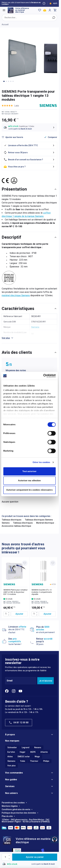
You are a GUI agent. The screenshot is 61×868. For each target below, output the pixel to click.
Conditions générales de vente (16, 809)
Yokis (22, 761)
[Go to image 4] (10, 81)
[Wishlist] (39, 10)
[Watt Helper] (54, 839)
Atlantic (44, 752)
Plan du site (7, 816)
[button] (10, 105)
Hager (22, 752)
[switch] (52, 433)
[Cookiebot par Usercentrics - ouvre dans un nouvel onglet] (43, 376)
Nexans (37, 747)
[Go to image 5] (13, 81)
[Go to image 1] (4, 81)
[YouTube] (20, 691)
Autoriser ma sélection (29, 480)
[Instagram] (13, 691)
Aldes (10, 756)
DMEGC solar (24, 756)
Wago (37, 756)
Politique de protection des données (19, 813)
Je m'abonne (45, 680)
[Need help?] (44, 3)
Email (9, 680)
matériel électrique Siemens (16, 295)
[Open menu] (4, 10)
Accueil (5, 24)
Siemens (6, 523)
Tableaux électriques (11, 520)
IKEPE (33, 752)
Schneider (12, 747)
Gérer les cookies (41, 462)
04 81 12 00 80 (21, 722)
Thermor (34, 761)
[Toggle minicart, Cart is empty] (55, 10)
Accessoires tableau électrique (16, 526)
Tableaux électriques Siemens (39, 520)
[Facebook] (7, 691)
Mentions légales (10, 806)
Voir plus (11, 765)
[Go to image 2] (6, 81)
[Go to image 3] (8, 81)
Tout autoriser (29, 471)
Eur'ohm (11, 752)
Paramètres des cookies (13, 803)
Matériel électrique (45, 523)
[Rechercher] (53, 17)
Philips (46, 761)
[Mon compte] (50, 10)
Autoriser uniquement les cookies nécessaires (29, 490)
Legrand (25, 747)
